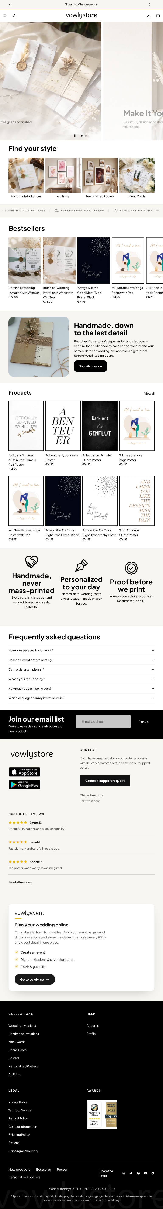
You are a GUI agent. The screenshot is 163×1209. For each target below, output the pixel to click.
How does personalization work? (30, 650)
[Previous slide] (6, 81)
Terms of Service (20, 1110)
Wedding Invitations (22, 1025)
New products (19, 1169)
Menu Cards (16, 1041)
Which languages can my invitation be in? (36, 698)
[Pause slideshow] (75, 135)
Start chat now (90, 801)
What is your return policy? (26, 679)
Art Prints (14, 1074)
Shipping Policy (19, 1134)
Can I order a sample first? (26, 669)
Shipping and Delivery (23, 1151)
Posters (13, 1058)
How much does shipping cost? (29, 688)
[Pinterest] (138, 1173)
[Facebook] (153, 1173)
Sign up (143, 721)
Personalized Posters (23, 1066)
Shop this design (90, 366)
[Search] (14, 15)
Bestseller (43, 1169)
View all (149, 393)
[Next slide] (156, 81)
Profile (91, 1033)
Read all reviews (20, 882)
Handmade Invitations (23, 1033)
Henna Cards (17, 1050)
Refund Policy (18, 1118)
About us (93, 1025)
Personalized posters (24, 1177)
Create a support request (105, 780)
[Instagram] (124, 1173)
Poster (62, 1169)
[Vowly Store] (31, 754)
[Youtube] (145, 1173)
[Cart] (158, 15)
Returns (13, 1142)
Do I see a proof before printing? (30, 660)
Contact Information (22, 1126)
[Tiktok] (131, 1173)
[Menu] (5, 15)
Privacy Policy (18, 1102)
